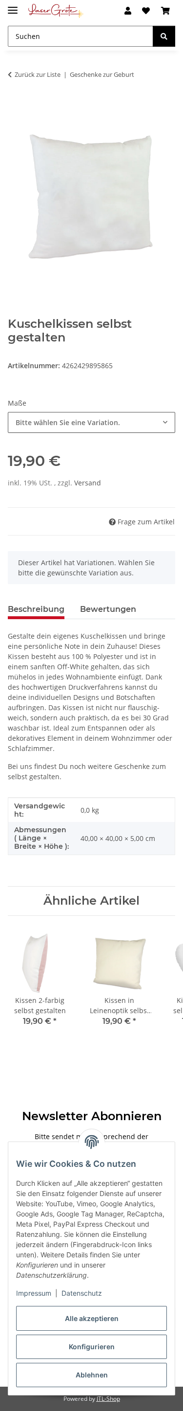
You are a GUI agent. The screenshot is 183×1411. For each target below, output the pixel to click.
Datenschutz (81, 1293)
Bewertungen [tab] (108, 609)
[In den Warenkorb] (15, 105)
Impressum (33, 1293)
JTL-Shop (108, 1398)
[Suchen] (164, 36)
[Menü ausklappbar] (13, 6)
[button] (128, 10)
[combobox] (91, 422)
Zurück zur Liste (38, 74)
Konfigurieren (92, 1346)
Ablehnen (92, 1375)
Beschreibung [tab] (36, 609)
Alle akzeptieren (92, 1318)
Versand (87, 482)
